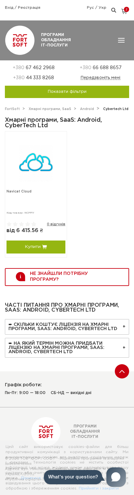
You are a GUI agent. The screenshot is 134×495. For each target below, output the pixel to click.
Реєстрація (29, 7)
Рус (91, 7)
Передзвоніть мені (100, 78)
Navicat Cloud (19, 191)
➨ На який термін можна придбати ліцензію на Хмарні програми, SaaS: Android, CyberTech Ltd (56, 347)
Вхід (10, 7)
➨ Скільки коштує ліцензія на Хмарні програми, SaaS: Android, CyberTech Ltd (62, 327)
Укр (102, 7)
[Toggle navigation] (121, 40)
